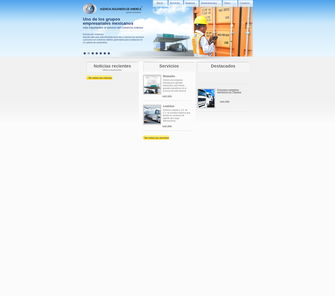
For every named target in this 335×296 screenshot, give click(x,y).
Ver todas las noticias (100, 77)
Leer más (167, 96)
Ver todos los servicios (156, 137)
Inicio (160, 3)
